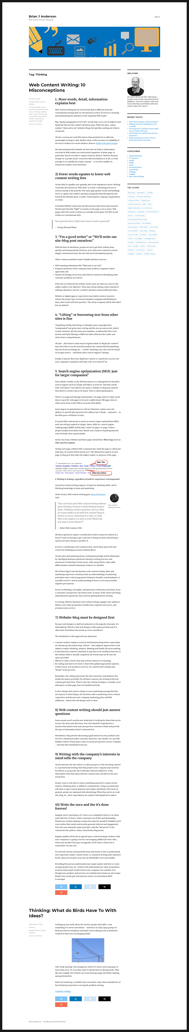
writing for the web (35, 121)
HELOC (130, 215)
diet (149, 204)
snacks (142, 246)
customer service (134, 204)
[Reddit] (90, 886)
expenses (141, 212)
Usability (43, 112)
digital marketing (134, 208)
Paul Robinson (141, 242)
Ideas (43, 930)
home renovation (134, 223)
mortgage (138, 238)
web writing (42, 116)
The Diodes (151, 246)
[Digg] (104, 886)
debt (144, 204)
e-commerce (147, 208)
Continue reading (63, 991)
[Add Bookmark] (61, 892)
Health (131, 160)
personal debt (153, 242)
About (157, 17)
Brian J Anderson (42, 16)
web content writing (36, 114)
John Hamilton (133, 231)
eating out (131, 212)
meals (130, 238)
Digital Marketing (135, 156)
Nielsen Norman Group (106, 143)
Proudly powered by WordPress (54, 1022)
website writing (149, 254)
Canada (149, 193)
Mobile (131, 163)
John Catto (154, 227)
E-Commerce (134, 158)
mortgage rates (149, 238)
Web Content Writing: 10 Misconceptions (57, 87)
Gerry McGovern (98, 494)
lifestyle (152, 231)
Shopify (135, 246)
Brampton (141, 193)
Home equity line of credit (137, 219)
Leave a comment (35, 124)
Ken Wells (143, 231)
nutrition (131, 242)
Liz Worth (143, 235)
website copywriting (36, 119)
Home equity (140, 215)
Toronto (149, 250)
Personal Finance (135, 167)
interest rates (132, 227)
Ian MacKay (147, 223)
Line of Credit (133, 235)
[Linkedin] (76, 886)
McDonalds (153, 235)
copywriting (145, 200)
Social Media (133, 170)
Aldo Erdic (131, 193)
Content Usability (35, 107)
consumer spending (143, 196)
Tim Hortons (140, 250)
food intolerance (152, 212)
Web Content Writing (136, 176)
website (139, 254)
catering (131, 196)
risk (129, 246)
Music (131, 165)
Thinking (32, 102)
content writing (133, 200)
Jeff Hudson (144, 227)
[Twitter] (61, 886)
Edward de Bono (35, 930)
